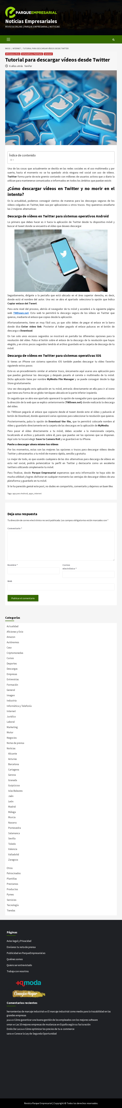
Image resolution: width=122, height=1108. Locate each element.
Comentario (14, 528)
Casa (9, 647)
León (10, 801)
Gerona (12, 774)
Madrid (12, 806)
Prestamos (12, 884)
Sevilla (11, 838)
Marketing (12, 727)
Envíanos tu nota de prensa (21, 947)
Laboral (11, 721)
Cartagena (13, 769)
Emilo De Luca (14, 1029)
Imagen (11, 695)
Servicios (11, 900)
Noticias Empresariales (31, 21)
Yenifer (28, 66)
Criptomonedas (15, 653)
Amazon (11, 637)
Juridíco (11, 716)
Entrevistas (13, 679)
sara (9, 1033)
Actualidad (12, 626)
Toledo (12, 843)
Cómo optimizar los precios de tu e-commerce (49, 1029)
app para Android (20, 493)
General (11, 690)
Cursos (10, 658)
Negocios (12, 737)
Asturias (12, 759)
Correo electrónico (69, 566)
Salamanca (14, 833)
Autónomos (13, 642)
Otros (10, 868)
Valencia (12, 849)
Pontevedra (14, 828)
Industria (12, 700)
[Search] (113, 40)
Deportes (12, 663)
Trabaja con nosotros (18, 971)
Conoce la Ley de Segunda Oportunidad (35, 1033)
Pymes (10, 894)
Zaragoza (13, 859)
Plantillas (12, 878)
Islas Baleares (15, 790)
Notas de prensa (15, 743)
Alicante (12, 753)
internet (38, 493)
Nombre (12, 564)
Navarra (12, 822)
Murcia (11, 817)
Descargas (12, 668)
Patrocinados (14, 873)
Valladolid (13, 854)
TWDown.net (21, 313)
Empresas (12, 674)
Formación (12, 684)
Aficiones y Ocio (12, 54)
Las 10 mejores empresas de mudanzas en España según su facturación (53, 1024)
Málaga (12, 812)
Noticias (11, 748)
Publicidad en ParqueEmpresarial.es (26, 953)
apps (31, 493)
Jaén (10, 796)
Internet (48, 54)
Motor (10, 732)
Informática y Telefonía (32, 54)
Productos (12, 889)
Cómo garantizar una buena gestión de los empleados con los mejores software (56, 1019)
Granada (12, 780)
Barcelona (13, 764)
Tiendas (11, 910)
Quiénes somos (15, 959)
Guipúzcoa (14, 785)
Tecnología (13, 905)
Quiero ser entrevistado (19, 965)
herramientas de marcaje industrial (25, 1011)
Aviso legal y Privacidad (19, 941)
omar (9, 1024)
